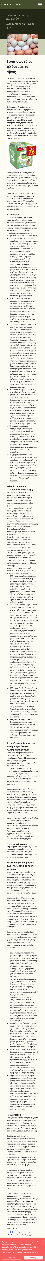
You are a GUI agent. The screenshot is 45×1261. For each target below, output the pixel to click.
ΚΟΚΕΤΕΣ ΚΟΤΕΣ (11, 4)
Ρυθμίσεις (11, 1258)
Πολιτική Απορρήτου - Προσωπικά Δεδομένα (23, 1252)
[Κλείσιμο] (42, 1241)
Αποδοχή (33, 1258)
